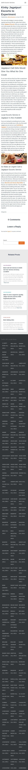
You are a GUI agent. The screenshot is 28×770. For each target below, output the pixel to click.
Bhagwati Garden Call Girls (5, 622)
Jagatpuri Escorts (9, 24)
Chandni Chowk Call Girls (5, 722)
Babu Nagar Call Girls (22, 515)
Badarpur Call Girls (5, 524)
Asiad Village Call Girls (5, 484)
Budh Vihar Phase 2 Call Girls (14, 688)
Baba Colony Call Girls (22, 509)
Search (5, 240)
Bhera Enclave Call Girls (22, 656)
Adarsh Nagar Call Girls (22, 346)
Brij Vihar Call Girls (5, 680)
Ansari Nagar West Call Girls (5, 435)
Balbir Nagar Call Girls (14, 562)
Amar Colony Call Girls (14, 392)
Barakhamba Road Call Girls (22, 579)
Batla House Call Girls (22, 586)
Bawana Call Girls (5, 595)
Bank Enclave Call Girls (22, 570)
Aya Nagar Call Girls (14, 491)
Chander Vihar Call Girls (22, 714)
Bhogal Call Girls (14, 663)
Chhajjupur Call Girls (22, 732)
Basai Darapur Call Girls (5, 588)
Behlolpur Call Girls (5, 612)
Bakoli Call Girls (5, 560)
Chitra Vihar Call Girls (22, 752)
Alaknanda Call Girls (22, 373)
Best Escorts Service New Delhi (14, 182)
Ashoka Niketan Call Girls (5, 475)
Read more (6, 282)
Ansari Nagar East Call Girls (22, 424)
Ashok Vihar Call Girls (14, 457)
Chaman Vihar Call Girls (5, 705)
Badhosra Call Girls (22, 524)
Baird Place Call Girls (22, 543)
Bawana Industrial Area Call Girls (22, 597)
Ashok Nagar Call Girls (6, 457)
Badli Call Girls (5, 532)
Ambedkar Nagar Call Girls (22, 392)
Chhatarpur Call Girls (5, 743)
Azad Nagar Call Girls (5, 500)
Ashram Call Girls (22, 474)
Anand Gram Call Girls (22, 399)
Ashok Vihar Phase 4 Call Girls (22, 467)
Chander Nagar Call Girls (14, 714)
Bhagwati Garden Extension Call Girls (14, 623)
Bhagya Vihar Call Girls (22, 621)
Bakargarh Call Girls (5, 552)
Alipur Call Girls (22, 382)
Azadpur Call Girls (5, 509)
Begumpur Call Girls (22, 606)
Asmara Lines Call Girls (14, 483)
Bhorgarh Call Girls (22, 663)
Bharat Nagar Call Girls (22, 644)
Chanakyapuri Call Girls (22, 704)
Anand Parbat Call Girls (22, 406)
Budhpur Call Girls (22, 686)
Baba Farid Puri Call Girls (5, 516)
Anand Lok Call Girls (5, 405)
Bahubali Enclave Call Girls (14, 545)
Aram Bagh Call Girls (5, 442)
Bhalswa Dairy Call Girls (5, 644)
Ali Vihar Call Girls (14, 382)
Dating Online (6, 317)
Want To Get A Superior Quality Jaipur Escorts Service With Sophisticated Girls (13, 296)
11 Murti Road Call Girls (5, 346)
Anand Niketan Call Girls (14, 406)
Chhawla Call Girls (14, 743)
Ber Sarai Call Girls (22, 612)
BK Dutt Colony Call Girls (22, 673)
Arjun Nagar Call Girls (22, 442)
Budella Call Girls (14, 680)
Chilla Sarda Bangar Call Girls (22, 744)
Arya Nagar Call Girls (5, 448)
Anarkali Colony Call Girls (14, 415)
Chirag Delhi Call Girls (6, 752)
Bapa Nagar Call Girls (14, 578)
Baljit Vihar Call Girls (14, 569)
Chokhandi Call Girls (22, 760)
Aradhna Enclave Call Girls (14, 435)
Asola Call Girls (22, 483)
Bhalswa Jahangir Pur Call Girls (13, 645)
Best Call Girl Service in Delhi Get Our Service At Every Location (12, 269)
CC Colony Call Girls (22, 695)
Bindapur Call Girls (14, 672)
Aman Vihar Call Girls (5, 390)
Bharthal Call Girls (14, 654)
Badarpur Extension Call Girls (14, 525)
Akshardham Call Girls (14, 373)
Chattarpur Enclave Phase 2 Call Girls (5, 734)
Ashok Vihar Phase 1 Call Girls (22, 458)
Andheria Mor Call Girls (21, 415)
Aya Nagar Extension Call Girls (22, 493)
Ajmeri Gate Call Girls (22, 364)
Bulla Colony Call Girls (5, 696)
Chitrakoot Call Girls (5, 760)
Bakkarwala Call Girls (22, 552)
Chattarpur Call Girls (14, 721)
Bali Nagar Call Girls (22, 560)
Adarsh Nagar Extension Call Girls (5, 356)
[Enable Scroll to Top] (25, 767)
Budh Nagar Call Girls (22, 680)
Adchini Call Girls (14, 353)
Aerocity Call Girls (22, 353)
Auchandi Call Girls (5, 491)
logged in (9, 231)
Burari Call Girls (14, 695)
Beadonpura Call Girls (5, 606)
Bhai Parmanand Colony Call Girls (5, 634)
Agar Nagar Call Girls (5, 364)
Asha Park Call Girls (22, 448)
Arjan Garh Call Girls (14, 442)
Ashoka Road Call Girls (14, 474)
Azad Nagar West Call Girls (22, 501)
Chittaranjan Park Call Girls (14, 762)
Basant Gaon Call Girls (14, 586)
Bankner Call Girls (5, 578)
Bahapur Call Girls (5, 543)
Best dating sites (8, 320)
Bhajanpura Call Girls (14, 632)
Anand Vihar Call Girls (5, 414)
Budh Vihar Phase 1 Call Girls (5, 688)
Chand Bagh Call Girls (5, 712)
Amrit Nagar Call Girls (5, 399)
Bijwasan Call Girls (5, 672)
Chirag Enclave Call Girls (14, 753)
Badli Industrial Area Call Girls (14, 534)
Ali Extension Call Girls (5, 383)
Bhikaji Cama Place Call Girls (5, 664)
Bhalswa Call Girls (22, 632)
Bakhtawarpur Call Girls (14, 553)
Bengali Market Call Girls (14, 614)
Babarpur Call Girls (14, 515)
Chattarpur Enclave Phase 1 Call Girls (22, 723)
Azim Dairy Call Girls (14, 509)
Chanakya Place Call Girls (14, 705)
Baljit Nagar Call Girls (6, 569)
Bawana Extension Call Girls (14, 596)
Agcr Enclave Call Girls (14, 366)
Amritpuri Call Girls (14, 399)
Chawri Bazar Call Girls (14, 733)
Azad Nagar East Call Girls (14, 501)
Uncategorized (7, 265)
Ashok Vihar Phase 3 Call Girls (14, 467)
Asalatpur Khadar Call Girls (14, 450)
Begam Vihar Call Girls (14, 606)
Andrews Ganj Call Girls (5, 424)
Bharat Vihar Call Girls (6, 654)
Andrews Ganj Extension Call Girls (14, 425)
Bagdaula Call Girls (22, 532)
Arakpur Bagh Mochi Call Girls (22, 435)
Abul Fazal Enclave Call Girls (14, 346)
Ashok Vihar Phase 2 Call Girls (5, 467)
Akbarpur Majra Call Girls (5, 374)
